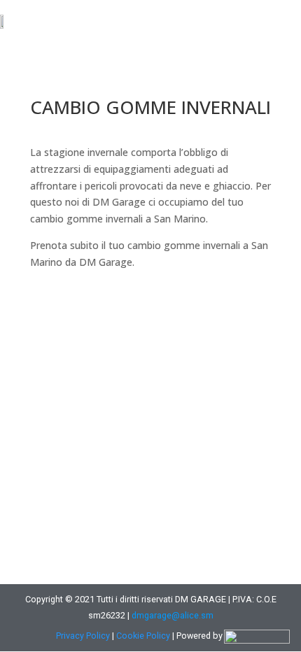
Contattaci (82, 308)
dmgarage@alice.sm (173, 615)
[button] (283, 21)
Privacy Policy (83, 635)
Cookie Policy (143, 635)
